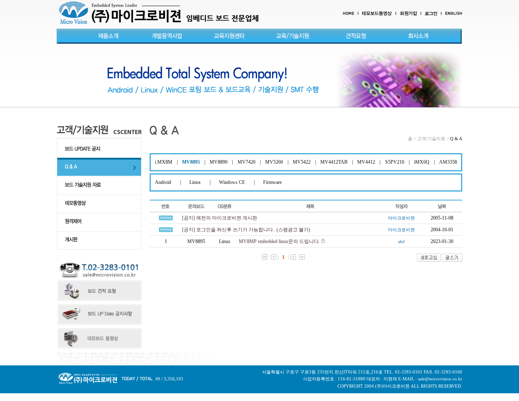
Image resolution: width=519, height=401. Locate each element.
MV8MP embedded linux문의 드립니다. (279, 241)
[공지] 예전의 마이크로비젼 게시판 (219, 218)
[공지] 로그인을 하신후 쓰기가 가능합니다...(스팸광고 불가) (246, 229)
